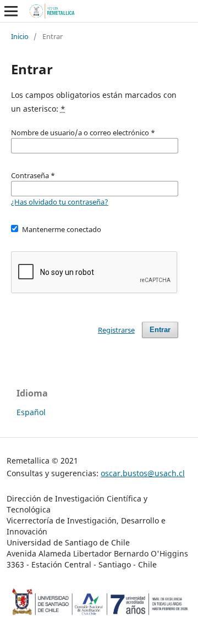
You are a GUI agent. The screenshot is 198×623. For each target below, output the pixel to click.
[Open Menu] (11, 11)
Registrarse (116, 330)
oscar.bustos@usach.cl (143, 473)
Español (31, 412)
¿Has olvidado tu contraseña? (59, 202)
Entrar (160, 330)
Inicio (20, 36)
